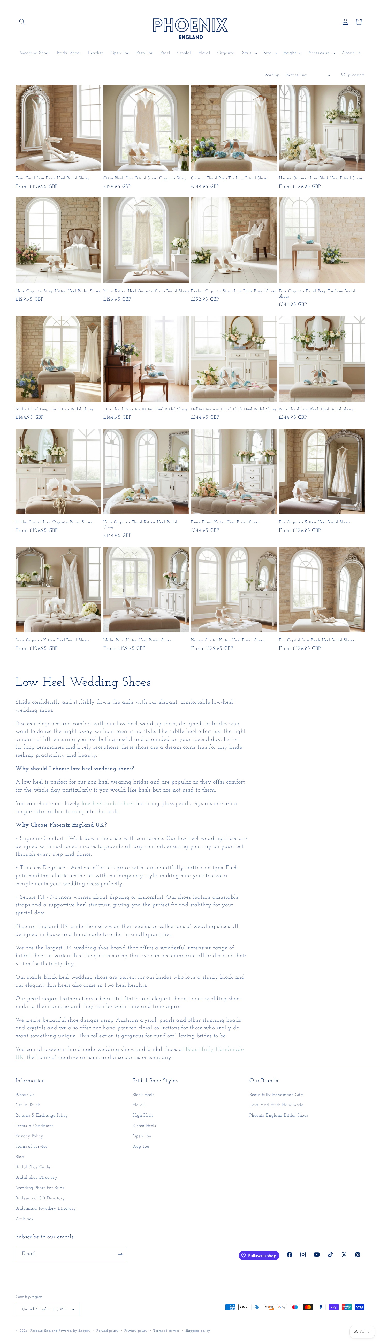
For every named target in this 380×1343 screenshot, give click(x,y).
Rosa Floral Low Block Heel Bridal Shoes (316, 409)
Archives (24, 1219)
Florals (139, 1105)
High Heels (143, 1115)
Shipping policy (197, 1330)
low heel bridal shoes (109, 803)
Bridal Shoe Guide (33, 1167)
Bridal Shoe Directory (36, 1177)
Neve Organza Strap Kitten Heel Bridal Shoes (58, 291)
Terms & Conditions (34, 1126)
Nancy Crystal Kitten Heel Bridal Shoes (227, 640)
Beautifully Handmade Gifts (276, 1095)
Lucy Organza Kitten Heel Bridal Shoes (52, 640)
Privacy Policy (29, 1136)
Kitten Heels (144, 1126)
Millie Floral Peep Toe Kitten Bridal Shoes (54, 409)
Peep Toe (141, 1146)
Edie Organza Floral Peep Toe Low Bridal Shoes (317, 293)
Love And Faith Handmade (276, 1105)
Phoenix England (44, 1330)
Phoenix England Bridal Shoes (278, 1115)
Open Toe (142, 1136)
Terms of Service (32, 1146)
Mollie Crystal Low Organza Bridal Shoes (54, 522)
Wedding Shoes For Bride (40, 1188)
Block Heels (143, 1095)
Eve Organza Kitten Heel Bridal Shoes (314, 522)
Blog (20, 1157)
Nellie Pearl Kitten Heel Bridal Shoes (137, 640)
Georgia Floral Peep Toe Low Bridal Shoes (229, 178)
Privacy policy (136, 1330)
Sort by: (272, 75)
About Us (25, 1095)
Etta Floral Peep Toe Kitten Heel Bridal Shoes (145, 409)
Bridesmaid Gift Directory (40, 1198)
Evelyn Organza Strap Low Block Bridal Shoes (234, 291)
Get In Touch (28, 1105)
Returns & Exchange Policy (42, 1115)
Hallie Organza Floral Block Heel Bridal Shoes (233, 409)
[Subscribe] (120, 1254)
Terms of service (166, 1330)
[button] (22, 22)
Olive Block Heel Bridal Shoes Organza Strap (145, 178)
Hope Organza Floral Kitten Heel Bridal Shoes (140, 524)
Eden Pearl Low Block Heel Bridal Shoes (52, 178)
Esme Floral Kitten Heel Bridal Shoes (225, 522)
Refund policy (107, 1330)
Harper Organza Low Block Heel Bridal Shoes (321, 178)
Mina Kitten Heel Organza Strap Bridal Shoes (146, 291)
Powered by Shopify (75, 1330)
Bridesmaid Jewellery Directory (46, 1208)
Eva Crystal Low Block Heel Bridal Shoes (316, 640)
